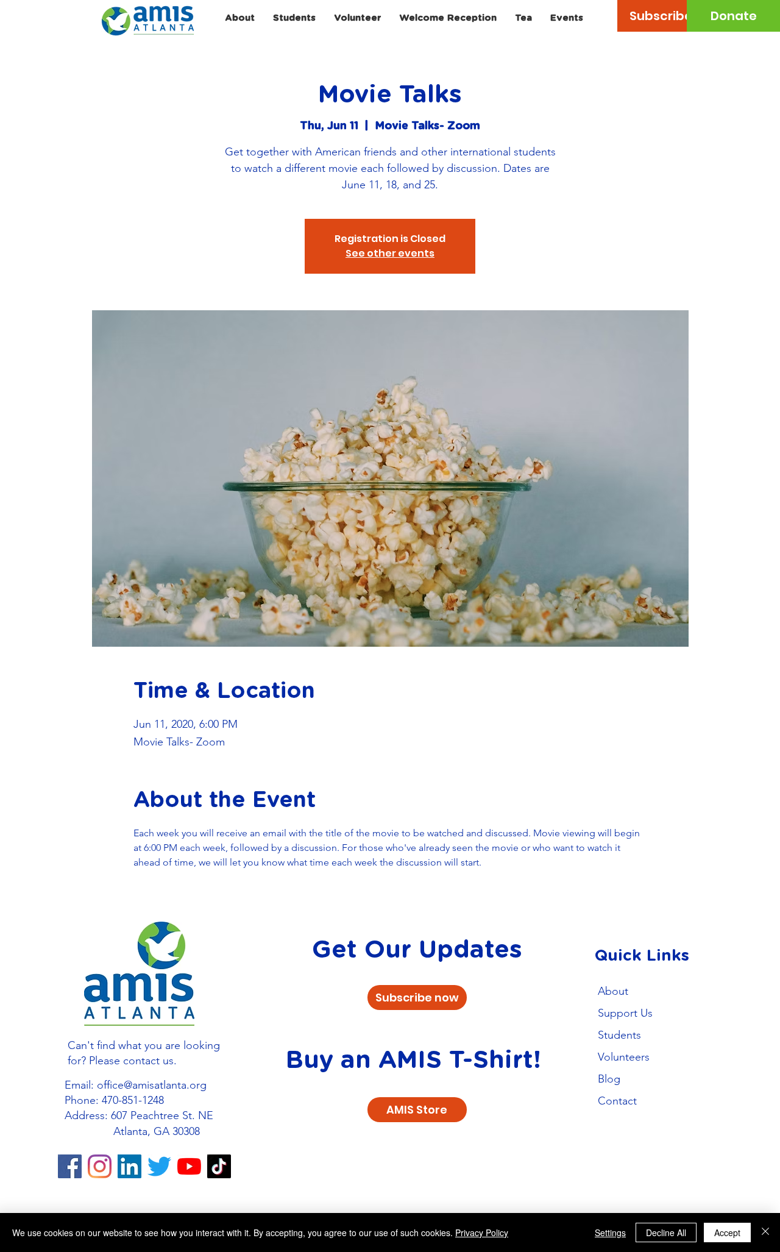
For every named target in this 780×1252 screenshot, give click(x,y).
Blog (609, 1079)
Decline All (666, 1232)
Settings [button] (610, 1232)
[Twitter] (159, 1166)
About (613, 991)
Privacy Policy (481, 1232)
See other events (390, 253)
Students (619, 1035)
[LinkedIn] (129, 1166)
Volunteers (624, 1057)
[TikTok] (219, 1166)
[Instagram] (100, 1166)
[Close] (765, 1232)
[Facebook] (70, 1166)
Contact (617, 1101)
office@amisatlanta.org (152, 1085)
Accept (727, 1232)
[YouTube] (189, 1166)
